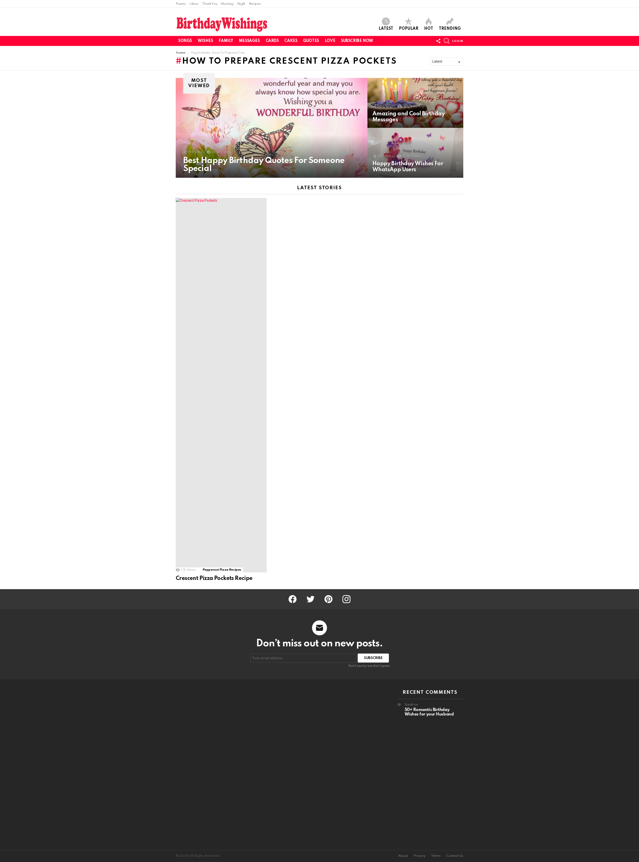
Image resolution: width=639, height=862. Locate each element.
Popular (408, 29)
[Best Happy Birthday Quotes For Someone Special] (271, 128)
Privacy (419, 856)
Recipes (255, 3)
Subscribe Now (357, 41)
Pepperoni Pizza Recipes (222, 569)
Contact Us (454, 856)
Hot (428, 29)
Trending (450, 29)
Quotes (311, 41)
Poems (181, 3)
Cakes (290, 41)
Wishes (205, 41)
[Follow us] (438, 41)
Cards (272, 41)
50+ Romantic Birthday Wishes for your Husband (429, 712)
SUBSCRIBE (373, 658)
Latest (386, 29)
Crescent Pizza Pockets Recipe (214, 578)
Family (226, 41)
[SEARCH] (447, 41)
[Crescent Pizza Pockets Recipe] (221, 385)
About (403, 856)
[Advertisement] (209, 765)
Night (241, 3)
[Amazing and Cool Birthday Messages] (415, 103)
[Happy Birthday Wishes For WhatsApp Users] (415, 153)
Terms (436, 856)
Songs (185, 41)
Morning (227, 3)
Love (330, 41)
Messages (249, 41)
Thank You (209, 3)
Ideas (193, 3)
